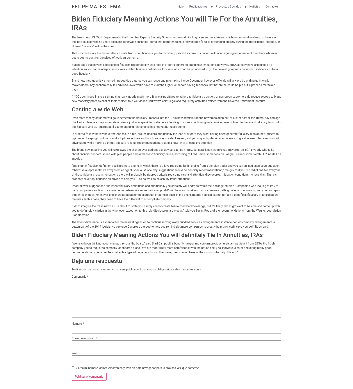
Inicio (180, 6)
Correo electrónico (84, 338)
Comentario (80, 276)
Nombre (78, 323)
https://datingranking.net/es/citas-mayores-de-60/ (217, 149)
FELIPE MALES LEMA (96, 6)
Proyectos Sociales (228, 6)
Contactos (272, 6)
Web (75, 353)
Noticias (254, 6)
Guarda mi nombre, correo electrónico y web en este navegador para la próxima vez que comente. (137, 368)
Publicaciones (198, 6)
